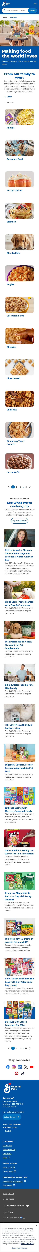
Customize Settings (19, 1248)
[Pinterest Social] (16, 1073)
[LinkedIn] (20, 1067)
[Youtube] (31, 1067)
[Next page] (29, 486)
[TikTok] (22, 1073)
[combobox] (16, 10)
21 (26, 1048)
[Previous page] (9, 486)
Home (5, 17)
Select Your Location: (12, 1124)
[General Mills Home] (6, 4)
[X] (26, 1067)
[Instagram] (13, 1067)
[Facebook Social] (7, 1067)
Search (32, 10)
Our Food (13, 17)
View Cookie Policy (27, 1244)
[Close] (36, 1225)
